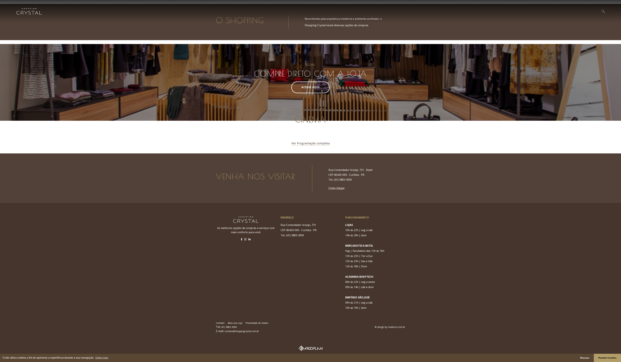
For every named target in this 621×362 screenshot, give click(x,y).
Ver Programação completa (310, 143)
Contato (220, 322)
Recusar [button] (584, 357)
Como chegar (336, 188)
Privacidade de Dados (256, 322)
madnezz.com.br (396, 327)
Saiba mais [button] (101, 357)
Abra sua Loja (235, 322)
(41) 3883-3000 (228, 327)
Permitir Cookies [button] (607, 357)
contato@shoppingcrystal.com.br (241, 331)
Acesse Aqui (310, 87)
